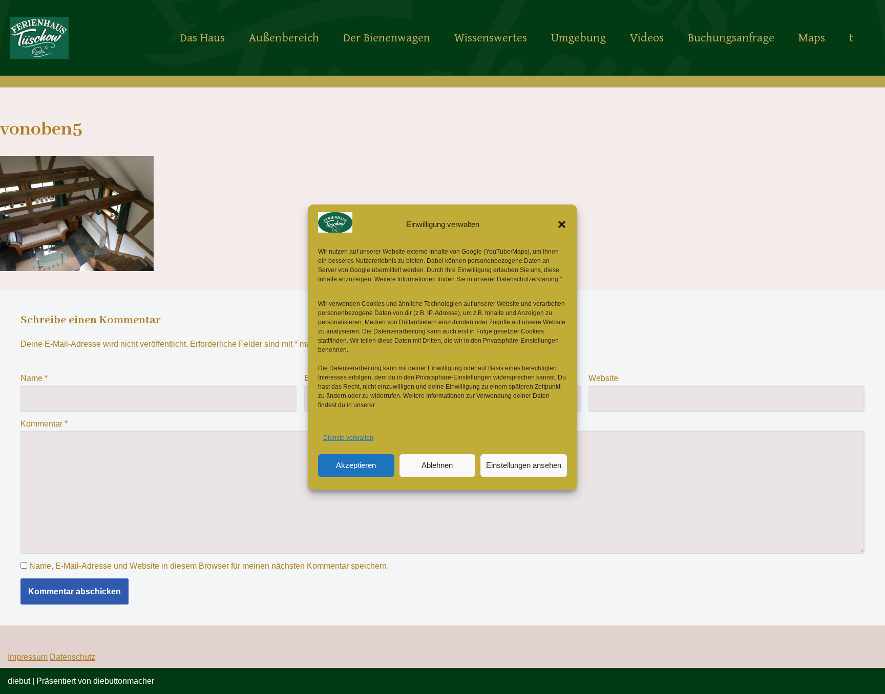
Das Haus (202, 38)
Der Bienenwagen (386, 38)
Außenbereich (284, 38)
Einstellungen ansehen (523, 465)
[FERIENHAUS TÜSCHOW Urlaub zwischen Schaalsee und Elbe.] (39, 37)
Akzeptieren (356, 465)
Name (34, 378)
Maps (811, 38)
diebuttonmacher (123, 681)
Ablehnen (437, 465)
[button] (562, 224)
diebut (19, 681)
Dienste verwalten (348, 437)
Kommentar (44, 423)
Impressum (28, 657)
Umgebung (578, 38)
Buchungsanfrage (731, 38)
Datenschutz (72, 657)
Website (603, 378)
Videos (647, 38)
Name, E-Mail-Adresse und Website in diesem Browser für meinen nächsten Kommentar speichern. (209, 566)
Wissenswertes (490, 38)
